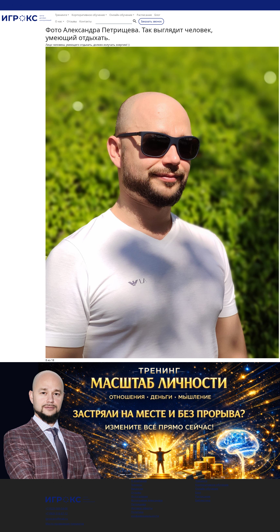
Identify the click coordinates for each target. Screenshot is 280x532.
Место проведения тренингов (65, 524)
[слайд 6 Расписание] (151, 474)
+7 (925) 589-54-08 (11, 5)
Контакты (85, 21)
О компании (139, 481)
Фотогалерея (139, 496)
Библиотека (202, 500)
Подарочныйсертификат (56, 484)
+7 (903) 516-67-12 (57, 513)
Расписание (144, 15)
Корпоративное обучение (88, 15)
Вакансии (137, 488)
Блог (157, 15)
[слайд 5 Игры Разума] (145, 474)
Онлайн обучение (120, 15)
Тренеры (136, 485)
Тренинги (61, 15)
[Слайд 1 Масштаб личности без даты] (122, 474)
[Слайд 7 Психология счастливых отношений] (157, 474)
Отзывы (72, 21)
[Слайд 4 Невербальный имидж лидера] (140, 474)
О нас (58, 21)
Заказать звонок (151, 21)
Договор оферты (141, 508)
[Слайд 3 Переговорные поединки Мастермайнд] (134, 474)
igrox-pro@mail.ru (57, 518)
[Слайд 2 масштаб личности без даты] (128, 474)
